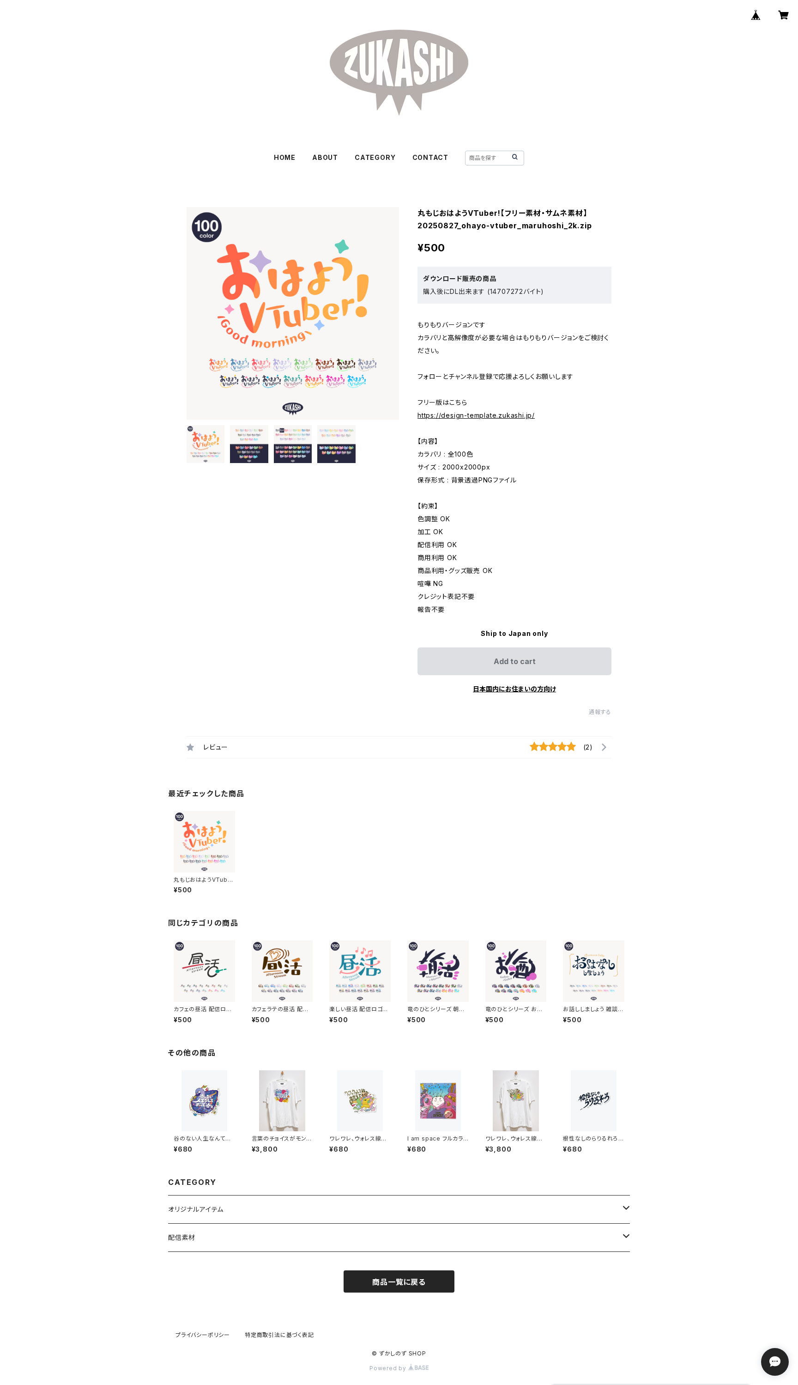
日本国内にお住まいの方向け (514, 689)
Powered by (388, 1368)
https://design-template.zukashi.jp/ (476, 415)
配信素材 (181, 1237)
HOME (285, 157)
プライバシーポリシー (202, 1334)
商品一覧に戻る (399, 1282)
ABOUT (325, 157)
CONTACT (430, 157)
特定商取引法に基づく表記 (279, 1334)
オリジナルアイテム (196, 1209)
